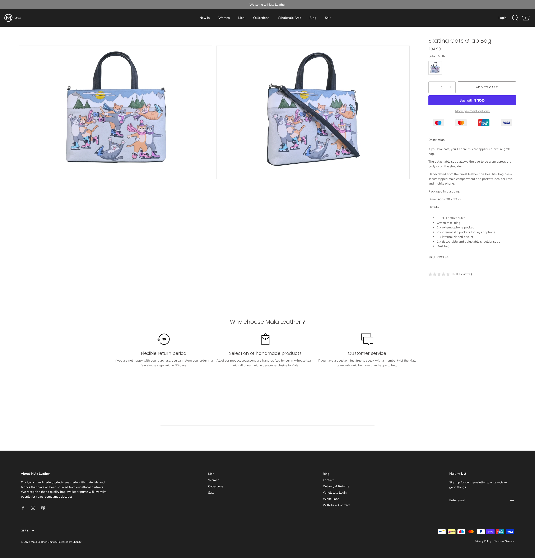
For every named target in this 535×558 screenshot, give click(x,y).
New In (205, 18)
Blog (313, 18)
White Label (331, 499)
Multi (435, 68)
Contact (328, 480)
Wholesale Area (289, 18)
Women (224, 18)
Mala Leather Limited (43, 542)
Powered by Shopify (69, 542)
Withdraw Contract (336, 505)
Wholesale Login (335, 492)
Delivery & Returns (336, 486)
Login (502, 18)
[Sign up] (512, 500)
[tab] (472, 206)
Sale (328, 18)
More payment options (472, 111)
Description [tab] (436, 140)
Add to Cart (487, 87)
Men (241, 18)
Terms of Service (504, 541)
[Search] (515, 18)
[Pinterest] (43, 507)
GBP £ (25, 531)
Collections (261, 18)
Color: (436, 56)
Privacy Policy (482, 541)
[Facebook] (23, 507)
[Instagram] (33, 507)
